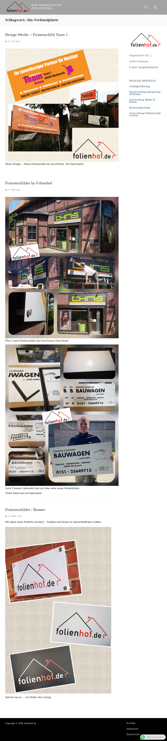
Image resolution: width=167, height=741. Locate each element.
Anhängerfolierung (139, 86)
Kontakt (131, 723)
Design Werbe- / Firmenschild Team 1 (36, 35)
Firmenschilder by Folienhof (28, 183)
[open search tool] (145, 7)
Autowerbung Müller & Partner (142, 101)
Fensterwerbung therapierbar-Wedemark (145, 93)
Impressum (132, 729)
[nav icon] (155, 7)
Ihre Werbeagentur (46, 5)
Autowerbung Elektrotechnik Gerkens (145, 114)
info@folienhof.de (148, 67)
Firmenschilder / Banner (25, 510)
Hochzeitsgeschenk (139, 108)
